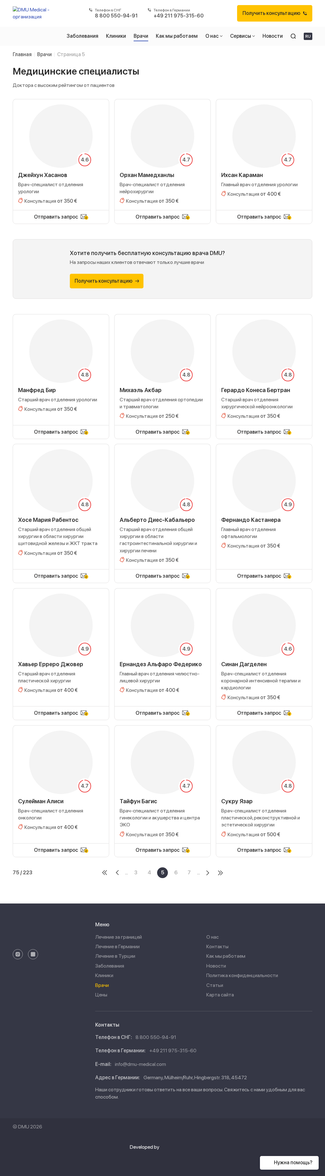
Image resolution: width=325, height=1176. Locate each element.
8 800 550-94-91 (156, 1037)
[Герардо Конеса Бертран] (264, 369)
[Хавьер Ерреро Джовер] (61, 647)
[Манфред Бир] (61, 369)
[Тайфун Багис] (162, 784)
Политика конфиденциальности (242, 975)
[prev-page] (117, 873)
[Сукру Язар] (264, 784)
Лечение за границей (118, 937)
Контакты (217, 946)
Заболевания (109, 966)
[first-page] (105, 873)
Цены (101, 995)
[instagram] (18, 954)
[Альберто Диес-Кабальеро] (162, 506)
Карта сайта (220, 995)
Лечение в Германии (117, 946)
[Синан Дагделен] (264, 647)
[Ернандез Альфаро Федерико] (162, 647)
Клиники (104, 975)
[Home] (34, 13)
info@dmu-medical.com (140, 1064)
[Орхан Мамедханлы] (162, 154)
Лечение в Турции (115, 956)
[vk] (33, 954)
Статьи (214, 985)
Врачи (102, 985)
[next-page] (207, 873)
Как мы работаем (225, 956)
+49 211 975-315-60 (172, 1051)
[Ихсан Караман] (264, 154)
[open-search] (293, 36)
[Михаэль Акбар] (162, 369)
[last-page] (220, 873)
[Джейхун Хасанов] (61, 154)
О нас (212, 937)
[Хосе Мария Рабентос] (61, 506)
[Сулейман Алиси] (61, 784)
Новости (216, 966)
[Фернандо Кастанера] (264, 506)
